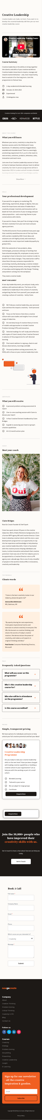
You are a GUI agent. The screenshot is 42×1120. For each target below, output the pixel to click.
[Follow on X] (9, 1032)
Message (11, 944)
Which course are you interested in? (19, 934)
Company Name (13, 904)
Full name (11, 894)
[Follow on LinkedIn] (14, 1032)
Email (10, 914)
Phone (10, 924)
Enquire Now (21, 794)
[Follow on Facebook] (4, 1032)
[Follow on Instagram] (19, 1032)
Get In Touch (20, 861)
